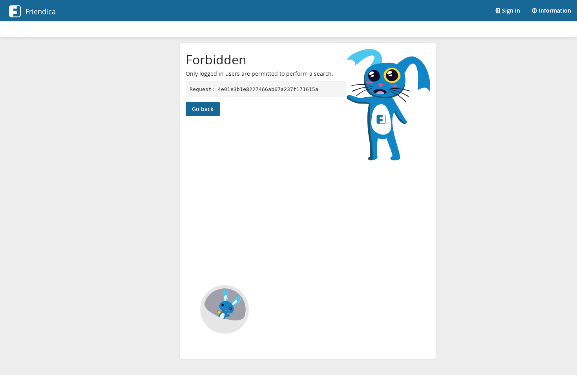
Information (554, 10)
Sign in (510, 10)
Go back (203, 109)
